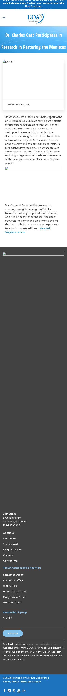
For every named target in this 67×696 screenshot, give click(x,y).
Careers (8, 555)
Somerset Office (13, 574)
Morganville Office (14, 597)
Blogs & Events (12, 549)
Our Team (9, 538)
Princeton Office (13, 580)
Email (7, 618)
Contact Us (10, 560)
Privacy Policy (11, 681)
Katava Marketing (36, 678)
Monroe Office (12, 602)
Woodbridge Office (15, 591)
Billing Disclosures (31, 681)
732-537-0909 (11, 525)
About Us (9, 533)
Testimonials (11, 544)
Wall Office (10, 586)
